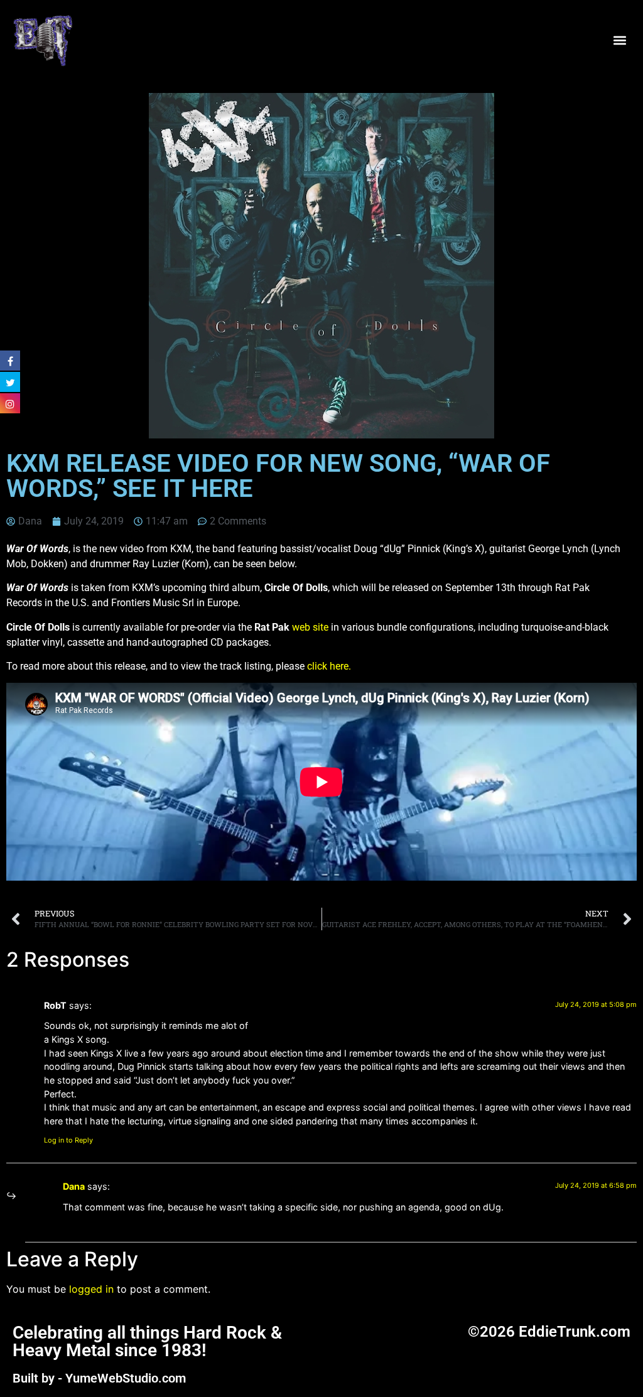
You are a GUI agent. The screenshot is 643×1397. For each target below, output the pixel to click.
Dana (74, 1186)
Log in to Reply (68, 1140)
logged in (91, 1289)
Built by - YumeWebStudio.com (99, 1378)
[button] (620, 40)
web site (308, 627)
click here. (329, 666)
